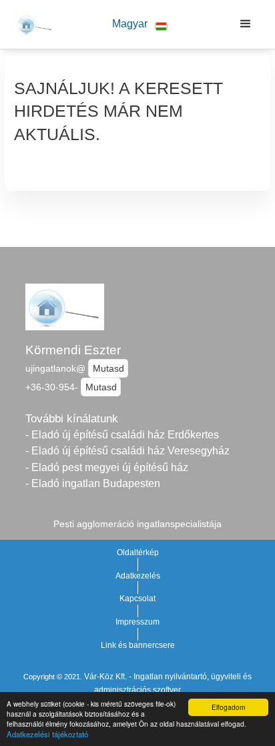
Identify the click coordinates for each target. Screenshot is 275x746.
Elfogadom (228, 707)
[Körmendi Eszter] (31, 24)
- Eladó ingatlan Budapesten (92, 483)
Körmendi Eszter (73, 350)
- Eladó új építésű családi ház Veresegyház (127, 450)
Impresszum (137, 622)
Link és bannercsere (138, 645)
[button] (140, 24)
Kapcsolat (137, 598)
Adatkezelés (137, 576)
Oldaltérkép (138, 552)
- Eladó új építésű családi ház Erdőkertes (122, 434)
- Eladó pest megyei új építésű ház (106, 467)
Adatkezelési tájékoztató (47, 734)
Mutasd (108, 368)
